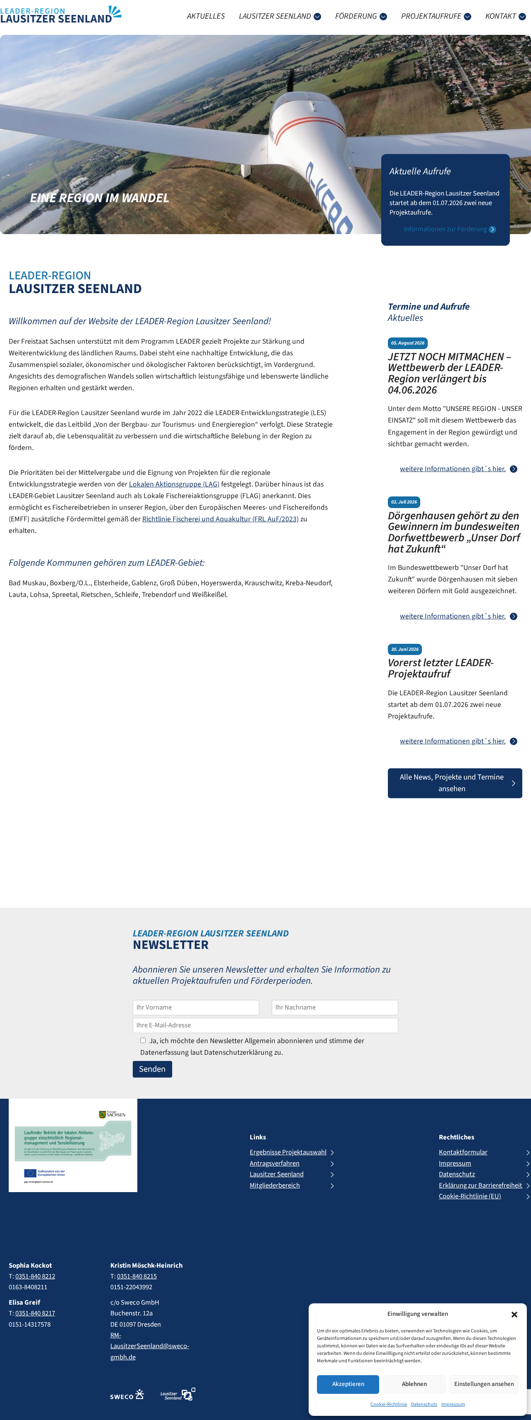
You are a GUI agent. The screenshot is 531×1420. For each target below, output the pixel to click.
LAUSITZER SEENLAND (275, 16)
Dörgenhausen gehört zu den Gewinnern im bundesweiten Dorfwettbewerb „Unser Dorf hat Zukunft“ (454, 533)
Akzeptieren (348, 1384)
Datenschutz (424, 1404)
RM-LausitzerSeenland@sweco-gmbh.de (149, 1346)
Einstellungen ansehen (484, 1384)
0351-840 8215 (137, 1276)
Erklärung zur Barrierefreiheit (480, 1185)
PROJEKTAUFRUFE (431, 16)
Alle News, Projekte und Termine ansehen (452, 783)
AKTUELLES (206, 16)
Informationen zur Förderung (445, 229)
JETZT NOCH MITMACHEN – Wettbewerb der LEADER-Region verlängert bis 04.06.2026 (449, 374)
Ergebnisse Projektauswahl (288, 1152)
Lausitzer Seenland (277, 1174)
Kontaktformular (463, 1152)
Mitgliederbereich (275, 1185)
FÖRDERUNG (356, 16)
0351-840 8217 (35, 1313)
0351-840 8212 (35, 1276)
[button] (514, 1314)
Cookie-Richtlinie (388, 1404)
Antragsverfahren (275, 1163)
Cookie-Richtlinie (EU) (470, 1196)
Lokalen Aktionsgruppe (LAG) (174, 484)
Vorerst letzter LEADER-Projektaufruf (441, 668)
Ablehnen (414, 1384)
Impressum (453, 1404)
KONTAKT (500, 16)
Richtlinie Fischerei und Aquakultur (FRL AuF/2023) (220, 519)
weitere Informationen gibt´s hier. (453, 469)
